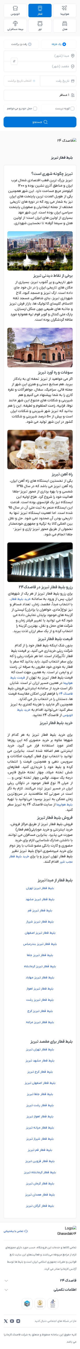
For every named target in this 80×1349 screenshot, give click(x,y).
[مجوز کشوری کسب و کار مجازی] (27, 1303)
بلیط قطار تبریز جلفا (40, 955)
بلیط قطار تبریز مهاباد (40, 977)
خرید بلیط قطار (21, 599)
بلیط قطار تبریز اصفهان (40, 933)
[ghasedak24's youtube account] (12, 1321)
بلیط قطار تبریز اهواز (40, 989)
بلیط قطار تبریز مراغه (40, 1022)
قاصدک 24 (66, 694)
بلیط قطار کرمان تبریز (40, 1183)
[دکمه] (14, 61)
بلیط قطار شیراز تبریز (40, 1139)
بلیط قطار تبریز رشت (40, 1000)
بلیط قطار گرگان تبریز (40, 1206)
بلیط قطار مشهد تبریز (40, 1061)
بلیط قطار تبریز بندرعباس (40, 944)
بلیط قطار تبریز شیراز (40, 922)
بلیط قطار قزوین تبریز (40, 1161)
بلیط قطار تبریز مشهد (40, 899)
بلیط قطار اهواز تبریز (40, 1116)
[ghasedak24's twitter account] (6, 1321)
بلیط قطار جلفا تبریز (40, 1094)
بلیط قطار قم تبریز (40, 1150)
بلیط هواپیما (64, 805)
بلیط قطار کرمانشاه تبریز (40, 1172)
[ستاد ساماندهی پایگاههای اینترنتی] (40, 1303)
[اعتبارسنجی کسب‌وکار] (52, 1303)
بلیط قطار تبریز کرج (40, 1011)
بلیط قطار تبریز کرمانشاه (40, 966)
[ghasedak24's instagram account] (18, 1321)
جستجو (37, 122)
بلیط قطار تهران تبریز (40, 1049)
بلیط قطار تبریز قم (40, 910)
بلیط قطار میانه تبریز (40, 1128)
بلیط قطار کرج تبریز (40, 1072)
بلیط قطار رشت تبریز (40, 1105)
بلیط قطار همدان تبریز (40, 1195)
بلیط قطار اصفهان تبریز (40, 1083)
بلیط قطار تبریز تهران (40, 888)
